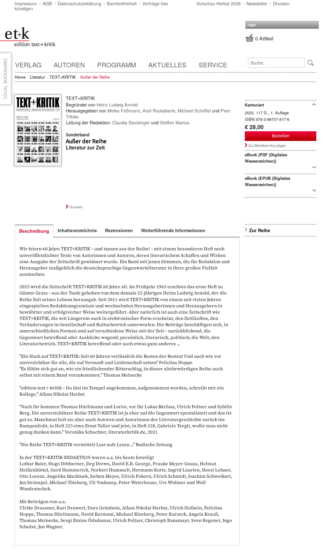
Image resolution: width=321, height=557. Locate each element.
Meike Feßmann (124, 110)
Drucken (281, 3)
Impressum (26, 3)
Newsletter (256, 3)
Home (20, 77)
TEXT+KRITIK (63, 77)
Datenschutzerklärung (79, 3)
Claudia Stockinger (131, 122)
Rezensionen (119, 230)
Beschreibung (34, 231)
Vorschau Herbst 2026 (218, 3)
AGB (47, 3)
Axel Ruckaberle (159, 110)
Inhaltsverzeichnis (77, 230)
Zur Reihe (259, 230)
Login (252, 25)
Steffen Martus (174, 122)
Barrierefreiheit (122, 3)
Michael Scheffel (194, 110)
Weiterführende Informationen (173, 230)
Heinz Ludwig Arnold (117, 104)
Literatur (37, 77)
